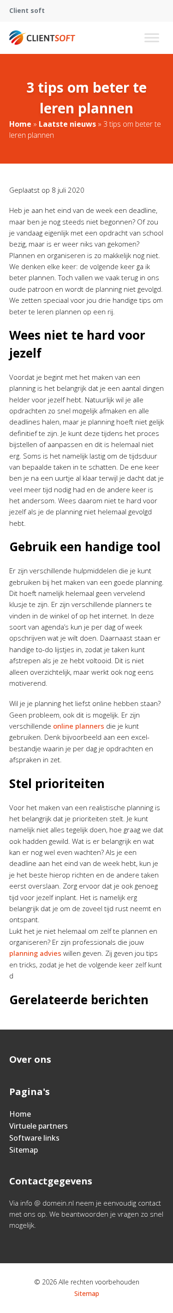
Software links (34, 1138)
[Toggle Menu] (151, 37)
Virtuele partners (38, 1126)
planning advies (35, 953)
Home (20, 124)
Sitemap (23, 1150)
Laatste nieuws (67, 124)
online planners (78, 725)
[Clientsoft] (42, 38)
